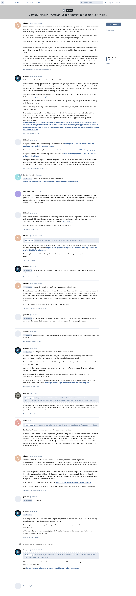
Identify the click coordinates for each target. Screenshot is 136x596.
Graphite (30, 425)
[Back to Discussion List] (2, 2)
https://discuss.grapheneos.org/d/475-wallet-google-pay (75, 150)
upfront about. (68, 221)
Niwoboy (29, 179)
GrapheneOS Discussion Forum (28, 2)
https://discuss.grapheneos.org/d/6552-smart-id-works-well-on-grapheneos (52, 568)
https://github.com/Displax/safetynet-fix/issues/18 (73, 482)
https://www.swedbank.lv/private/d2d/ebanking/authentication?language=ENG (50, 181)
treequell (29, 287)
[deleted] (30, 240)
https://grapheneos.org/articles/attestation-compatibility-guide (67, 383)
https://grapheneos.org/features (41, 97)
